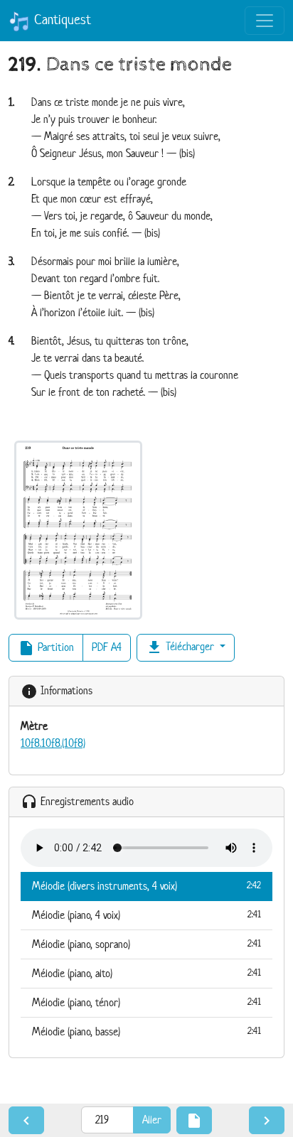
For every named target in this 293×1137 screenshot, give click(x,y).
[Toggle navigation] (264, 20)
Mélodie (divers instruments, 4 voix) (146, 885)
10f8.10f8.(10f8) (53, 742)
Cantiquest (60, 19)
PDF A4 (107, 647)
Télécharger (181, 647)
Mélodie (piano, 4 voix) (146, 914)
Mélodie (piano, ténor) (146, 1002)
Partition (46, 648)
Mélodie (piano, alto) (146, 973)
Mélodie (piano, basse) (146, 1031)
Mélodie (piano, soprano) (146, 944)
